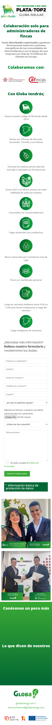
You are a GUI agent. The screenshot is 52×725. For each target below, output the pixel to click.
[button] (26, 487)
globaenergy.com (25, 703)
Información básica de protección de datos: (22, 486)
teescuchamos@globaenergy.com (26, 707)
